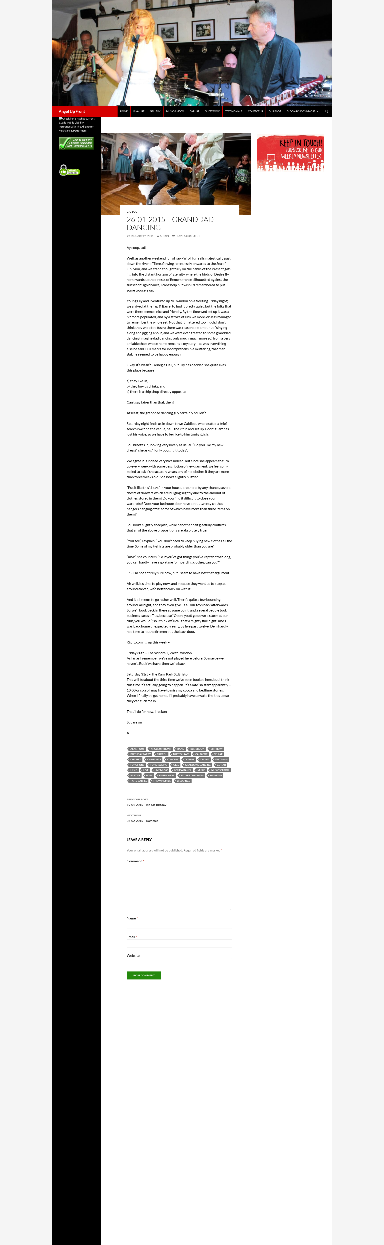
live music (161, 770)
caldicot (201, 754)
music (201, 770)
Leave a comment (188, 236)
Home (124, 111)
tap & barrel (138, 780)
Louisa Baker (182, 770)
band (180, 748)
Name (132, 918)
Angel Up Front (72, 111)
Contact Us (255, 111)
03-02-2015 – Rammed (142, 818)
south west (166, 775)
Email (132, 937)
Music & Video (175, 111)
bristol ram (181, 754)
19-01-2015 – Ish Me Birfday (146, 802)
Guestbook (212, 111)
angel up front (161, 748)
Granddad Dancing (198, 764)
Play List (138, 111)
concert (172, 759)
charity (135, 759)
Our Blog (275, 111)
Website (133, 955)
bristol (162, 754)
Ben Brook (197, 748)
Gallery (155, 111)
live (145, 770)
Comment (135, 861)
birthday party (140, 754)
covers (189, 759)
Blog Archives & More (301, 111)
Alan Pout (137, 748)
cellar (218, 754)
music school (220, 770)
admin (164, 236)
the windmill (162, 780)
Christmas (154, 759)
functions (137, 764)
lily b (133, 770)
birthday (217, 748)
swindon (216, 775)
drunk (204, 759)
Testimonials (233, 111)
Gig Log (132, 211)
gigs (176, 764)
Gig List (194, 111)
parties (135, 775)
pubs (149, 775)
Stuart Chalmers (192, 775)
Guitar (221, 764)
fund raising (158, 764)
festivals (221, 759)
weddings (183, 780)
